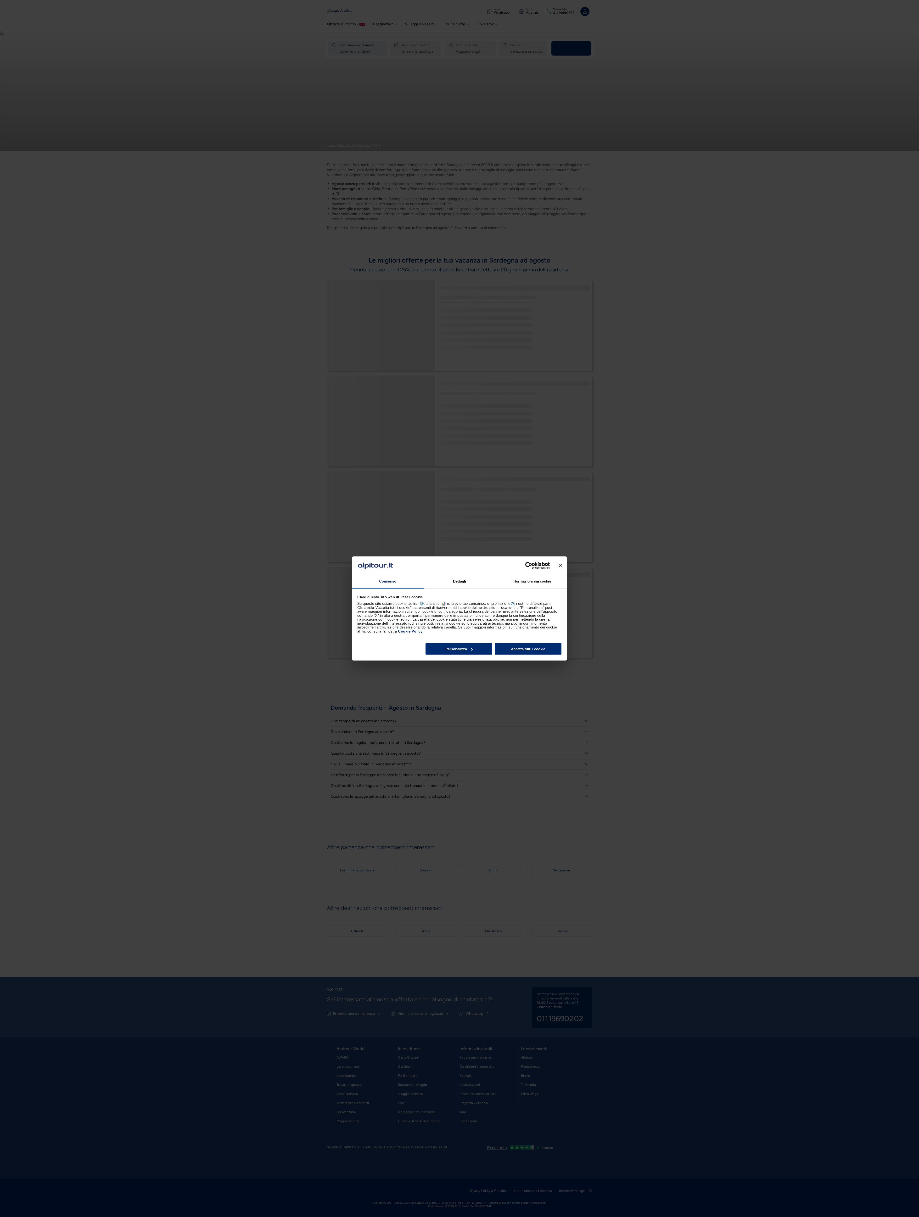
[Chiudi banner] (560, 565)
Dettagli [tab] (459, 581)
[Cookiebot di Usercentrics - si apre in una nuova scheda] (529, 565)
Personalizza (456, 649)
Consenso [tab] (387, 581)
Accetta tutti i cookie (528, 649)
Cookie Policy (410, 631)
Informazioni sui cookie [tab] (531, 581)
